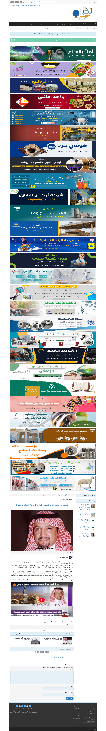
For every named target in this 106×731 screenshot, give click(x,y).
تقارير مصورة (86, 28)
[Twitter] (13, 2)
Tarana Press (18, 729)
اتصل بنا (94, 2)
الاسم (71, 686)
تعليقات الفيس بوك (58, 658)
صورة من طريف (47, 28)
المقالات (54, 28)
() (11, 627)
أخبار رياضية (93, 28)
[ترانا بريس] (79, 729)
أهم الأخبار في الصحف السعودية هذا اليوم (38, 24)
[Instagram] (23, 2)
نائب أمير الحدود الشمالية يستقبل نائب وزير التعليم (84, 514)
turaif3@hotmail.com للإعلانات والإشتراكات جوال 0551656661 (53, 34)
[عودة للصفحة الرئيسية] (82, 15)
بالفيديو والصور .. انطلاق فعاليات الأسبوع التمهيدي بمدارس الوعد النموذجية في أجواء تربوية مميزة (84, 506)
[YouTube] (21, 2)
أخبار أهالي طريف (82, 24)
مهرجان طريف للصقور (70, 28)
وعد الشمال (61, 28)
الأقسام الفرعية (77, 706)
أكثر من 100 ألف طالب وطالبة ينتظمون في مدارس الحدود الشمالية (84, 535)
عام (72, 495)
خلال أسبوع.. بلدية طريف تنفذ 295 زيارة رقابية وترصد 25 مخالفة (66, 40)
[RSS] (11, 2)
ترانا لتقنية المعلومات (85, 729)
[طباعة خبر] (67, 552)
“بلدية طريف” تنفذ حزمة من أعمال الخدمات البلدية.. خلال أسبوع (83, 528)
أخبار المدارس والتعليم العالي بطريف (68, 24)
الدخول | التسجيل (30, 2)
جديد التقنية (79, 28)
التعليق (71, 670)
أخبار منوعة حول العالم (23, 24)
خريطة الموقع (87, 2)
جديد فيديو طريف (38, 28)
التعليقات (67, 658)
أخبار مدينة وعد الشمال (54, 24)
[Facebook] (16, 2)
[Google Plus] (18, 2)
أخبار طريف (90, 24)
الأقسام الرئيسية (91, 706)
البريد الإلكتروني (68, 692)
